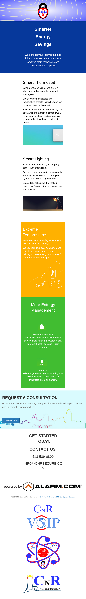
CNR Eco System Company (66, 497)
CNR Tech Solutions (47, 497)
